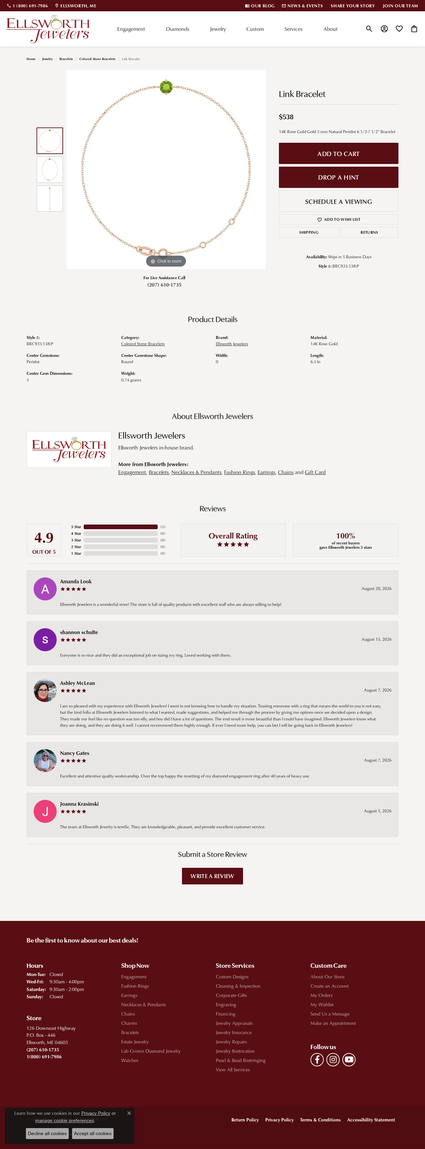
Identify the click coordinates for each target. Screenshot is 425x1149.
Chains (286, 472)
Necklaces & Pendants (196, 472)
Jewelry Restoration (235, 1050)
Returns (369, 232)
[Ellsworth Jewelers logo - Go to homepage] (48, 28)
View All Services (233, 1069)
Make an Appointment (333, 1023)
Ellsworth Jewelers (232, 344)
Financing (225, 1013)
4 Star (76, 533)
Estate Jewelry (135, 1041)
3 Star (76, 540)
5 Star (76, 527)
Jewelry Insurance (234, 1032)
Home (31, 58)
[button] (369, 29)
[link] (27, 5)
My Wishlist (321, 1004)
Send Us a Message (329, 1013)
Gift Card (315, 472)
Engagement (131, 29)
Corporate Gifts (231, 995)
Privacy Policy (279, 1119)
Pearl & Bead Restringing (241, 1060)
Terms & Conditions (320, 1119)
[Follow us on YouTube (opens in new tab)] (349, 1059)
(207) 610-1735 (164, 284)
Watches (129, 1060)
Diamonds (177, 29)
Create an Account (329, 985)
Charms (129, 1023)
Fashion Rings (239, 472)
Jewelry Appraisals (234, 1023)
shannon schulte (79, 632)
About (330, 29)
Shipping (308, 232)
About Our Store (327, 976)
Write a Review (212, 876)
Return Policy (245, 1119)
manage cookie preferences (64, 1120)
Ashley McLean (77, 683)
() (162, 527)
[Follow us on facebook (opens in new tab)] (317, 1059)
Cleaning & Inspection (238, 985)
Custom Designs (232, 976)
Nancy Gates (74, 753)
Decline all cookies (47, 1133)
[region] (166, 169)
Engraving (226, 1004)
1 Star (76, 553)
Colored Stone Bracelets (97, 58)
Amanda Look (76, 581)
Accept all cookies (93, 1133)
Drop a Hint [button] (338, 177)
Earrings (266, 472)
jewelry (47, 58)
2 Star (76, 546)
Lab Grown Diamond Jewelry (151, 1050)
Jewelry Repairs (231, 1041)
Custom (255, 29)
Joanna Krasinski (79, 803)
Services (293, 29)
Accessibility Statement (371, 1119)
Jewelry (218, 29)
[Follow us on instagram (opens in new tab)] (333, 1059)
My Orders (321, 995)
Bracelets (66, 58)
